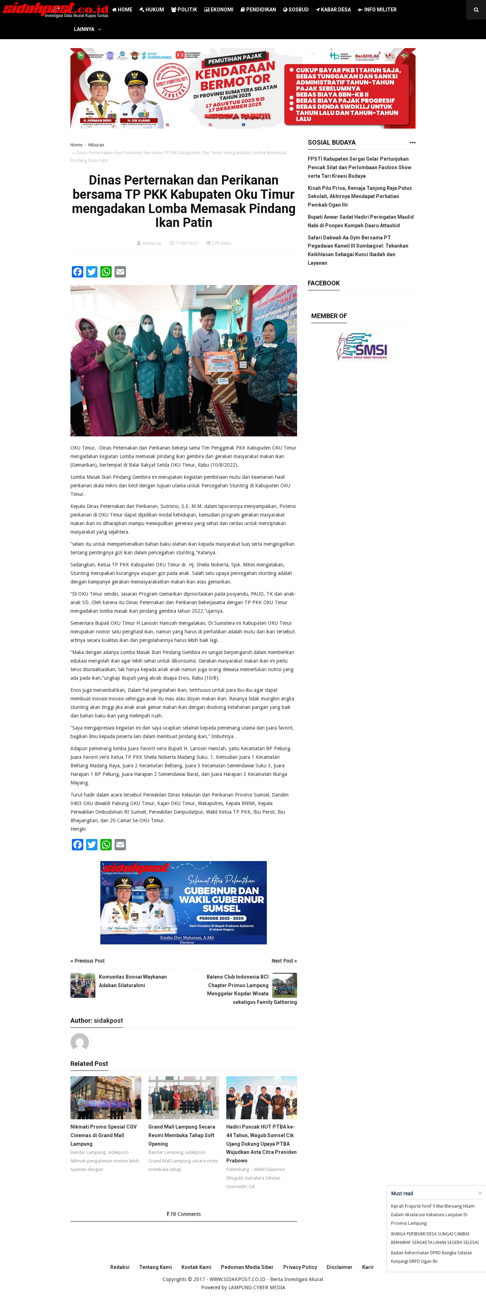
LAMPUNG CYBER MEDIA (256, 1287)
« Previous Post (87, 961)
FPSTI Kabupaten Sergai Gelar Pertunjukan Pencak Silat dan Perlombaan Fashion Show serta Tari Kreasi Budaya (359, 167)
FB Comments (185, 1214)
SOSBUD (298, 9)
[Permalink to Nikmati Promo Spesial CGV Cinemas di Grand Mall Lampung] (105, 1099)
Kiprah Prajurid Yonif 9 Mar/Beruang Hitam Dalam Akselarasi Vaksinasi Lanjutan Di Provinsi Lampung (433, 1215)
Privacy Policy (300, 1267)
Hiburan (96, 144)
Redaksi (120, 1267)
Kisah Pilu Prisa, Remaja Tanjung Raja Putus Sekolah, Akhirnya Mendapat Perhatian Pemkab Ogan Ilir (360, 196)
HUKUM (154, 9)
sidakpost (151, 243)
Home (76, 144)
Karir (368, 1267)
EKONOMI (221, 9)
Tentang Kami (155, 1267)
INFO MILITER (380, 9)
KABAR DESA (335, 9)
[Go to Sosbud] (412, 143)
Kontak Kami (196, 1267)
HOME (124, 9)
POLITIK (186, 9)
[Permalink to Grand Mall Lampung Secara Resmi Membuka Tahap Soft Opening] (183, 1099)
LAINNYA (84, 29)
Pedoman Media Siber (247, 1267)
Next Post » (284, 961)
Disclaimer (340, 1267)
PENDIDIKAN (260, 9)
